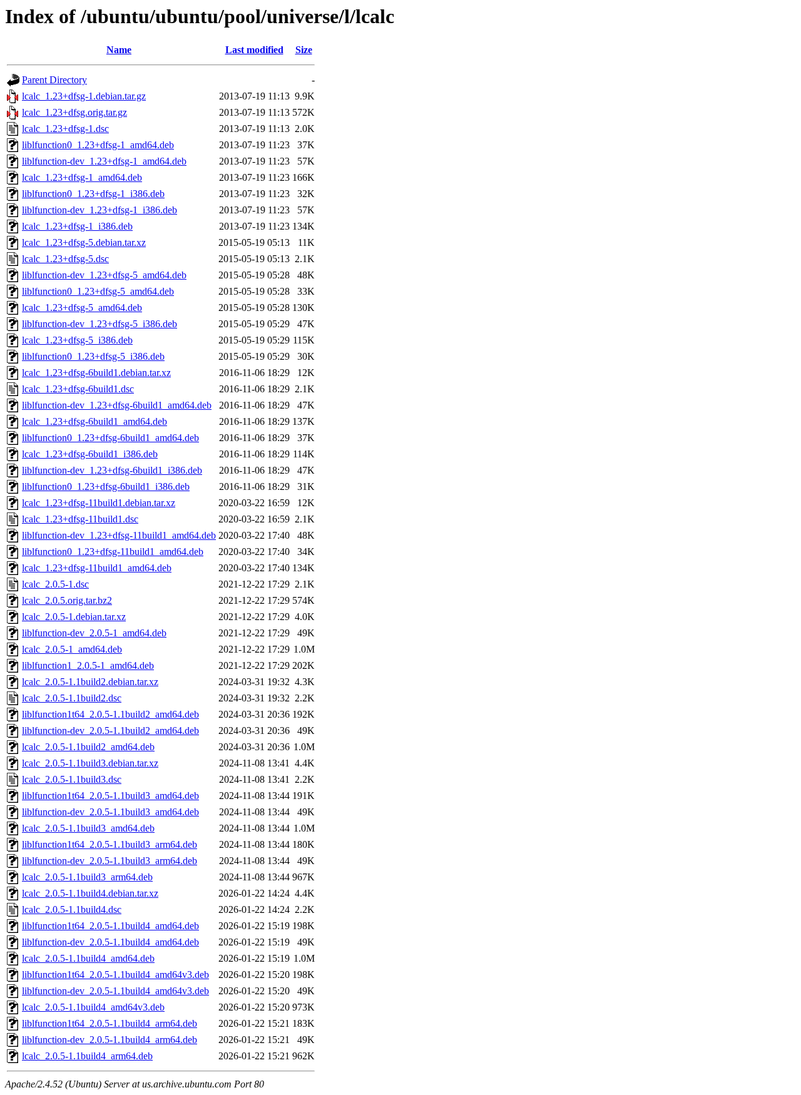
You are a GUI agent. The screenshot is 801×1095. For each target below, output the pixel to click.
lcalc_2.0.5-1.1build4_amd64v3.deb (93, 1007)
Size (303, 49)
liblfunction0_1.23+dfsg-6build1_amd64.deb (110, 437)
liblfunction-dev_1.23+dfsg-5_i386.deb (99, 323)
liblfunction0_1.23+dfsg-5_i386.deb (93, 356)
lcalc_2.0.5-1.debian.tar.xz (74, 616)
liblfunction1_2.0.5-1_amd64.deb (88, 665)
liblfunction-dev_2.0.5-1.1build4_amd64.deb (110, 942)
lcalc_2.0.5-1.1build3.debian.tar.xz (90, 763)
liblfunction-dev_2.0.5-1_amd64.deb (94, 633)
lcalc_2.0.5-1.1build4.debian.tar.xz (90, 893)
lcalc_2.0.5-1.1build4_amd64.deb (88, 958)
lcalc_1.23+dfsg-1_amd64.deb (82, 177)
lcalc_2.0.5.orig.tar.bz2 (67, 600)
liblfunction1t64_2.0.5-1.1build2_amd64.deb (110, 714)
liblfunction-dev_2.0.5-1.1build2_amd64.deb (110, 730)
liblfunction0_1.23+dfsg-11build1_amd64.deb (112, 551)
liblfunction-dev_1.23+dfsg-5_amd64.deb (104, 275)
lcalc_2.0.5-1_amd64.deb (72, 649)
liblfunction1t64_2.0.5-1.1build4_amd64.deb (110, 925)
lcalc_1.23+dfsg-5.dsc (65, 258)
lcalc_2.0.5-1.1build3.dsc (71, 779)
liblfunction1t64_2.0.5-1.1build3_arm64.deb (109, 844)
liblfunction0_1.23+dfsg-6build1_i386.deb (106, 486)
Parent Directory (54, 79)
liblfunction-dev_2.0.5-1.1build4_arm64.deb (109, 1039)
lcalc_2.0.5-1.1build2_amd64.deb (88, 746)
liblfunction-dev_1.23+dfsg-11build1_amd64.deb (119, 535)
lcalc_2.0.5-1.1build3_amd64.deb (88, 828)
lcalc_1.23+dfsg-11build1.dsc (80, 519)
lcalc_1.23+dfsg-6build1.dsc (78, 389)
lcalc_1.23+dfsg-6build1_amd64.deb (94, 421)
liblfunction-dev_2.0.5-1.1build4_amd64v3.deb (115, 990)
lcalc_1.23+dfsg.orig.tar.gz (74, 112)
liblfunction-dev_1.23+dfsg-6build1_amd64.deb (117, 405)
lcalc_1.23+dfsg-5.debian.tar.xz (84, 242)
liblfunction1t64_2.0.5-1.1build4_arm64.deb (109, 1023)
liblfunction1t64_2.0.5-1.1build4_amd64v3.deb (115, 974)
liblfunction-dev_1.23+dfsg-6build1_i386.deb (112, 470)
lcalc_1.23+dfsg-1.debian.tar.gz (84, 96)
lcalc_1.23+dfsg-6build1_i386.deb (90, 454)
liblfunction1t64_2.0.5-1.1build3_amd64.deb (110, 795)
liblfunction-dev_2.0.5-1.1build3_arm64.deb (109, 860)
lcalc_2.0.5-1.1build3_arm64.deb (87, 877)
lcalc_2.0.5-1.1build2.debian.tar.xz (90, 681)
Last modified (254, 49)
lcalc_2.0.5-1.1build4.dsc (71, 909)
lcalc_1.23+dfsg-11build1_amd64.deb (96, 568)
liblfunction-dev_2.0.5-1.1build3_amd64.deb (110, 812)
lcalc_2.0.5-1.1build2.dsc (71, 698)
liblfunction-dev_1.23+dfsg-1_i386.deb (99, 210)
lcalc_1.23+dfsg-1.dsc (65, 128)
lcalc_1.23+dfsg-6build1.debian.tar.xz (96, 372)
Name (118, 49)
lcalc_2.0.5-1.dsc (55, 584)
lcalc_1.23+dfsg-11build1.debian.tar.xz (98, 502)
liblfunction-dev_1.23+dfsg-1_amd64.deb (104, 161)
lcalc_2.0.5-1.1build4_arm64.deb (87, 1056)
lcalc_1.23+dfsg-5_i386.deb (77, 340)
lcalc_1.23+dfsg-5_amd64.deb (82, 307)
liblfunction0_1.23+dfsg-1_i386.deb (93, 193)
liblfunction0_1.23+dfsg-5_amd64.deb (98, 291)
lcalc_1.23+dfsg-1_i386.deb (77, 226)
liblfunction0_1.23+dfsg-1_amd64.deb (98, 145)
